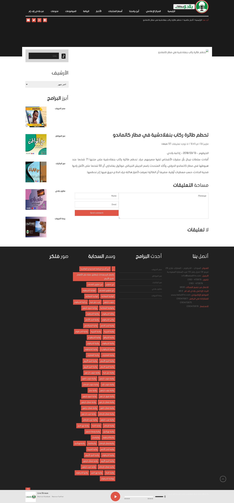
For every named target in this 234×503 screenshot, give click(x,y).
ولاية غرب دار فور (89, 414)
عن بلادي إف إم (36, 11)
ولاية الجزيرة (96, 331)
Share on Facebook (43, 496)
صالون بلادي (60, 191)
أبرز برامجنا (134, 11)
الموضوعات (70, 11)
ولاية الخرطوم (108, 343)
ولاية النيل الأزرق (90, 361)
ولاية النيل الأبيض (107, 361)
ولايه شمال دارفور (90, 461)
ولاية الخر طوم (81, 331)
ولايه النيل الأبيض (92, 455)
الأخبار (98, 11)
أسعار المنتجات (115, 11)
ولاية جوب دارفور (107, 390)
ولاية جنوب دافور (89, 379)
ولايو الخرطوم (82, 473)
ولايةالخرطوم (108, 437)
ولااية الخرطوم (93, 314)
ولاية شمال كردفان (106, 414)
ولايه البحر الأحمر (107, 449)
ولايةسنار (95, 437)
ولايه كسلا (110, 473)
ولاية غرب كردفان (90, 420)
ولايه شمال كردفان (106, 467)
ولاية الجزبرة (109, 331)
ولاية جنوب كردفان (90, 384)
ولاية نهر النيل (83, 426)
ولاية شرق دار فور (107, 396)
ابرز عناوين (110, 284)
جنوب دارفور (109, 302)
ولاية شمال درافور (89, 408)
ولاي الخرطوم (108, 320)
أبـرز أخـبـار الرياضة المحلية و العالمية (95, 269)
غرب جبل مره (95, 302)
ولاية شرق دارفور (89, 396)
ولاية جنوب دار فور (92, 373)
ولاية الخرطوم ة (107, 349)
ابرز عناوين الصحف (95, 284)
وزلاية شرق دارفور (89, 308)
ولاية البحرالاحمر (90, 326)
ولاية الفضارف (108, 355)
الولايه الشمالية (91, 296)
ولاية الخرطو (109, 337)
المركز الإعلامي (153, 11)
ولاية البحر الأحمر (92, 320)
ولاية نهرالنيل (108, 432)
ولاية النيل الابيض (107, 367)
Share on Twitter (58, 496)
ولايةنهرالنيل (79, 443)
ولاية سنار (93, 390)
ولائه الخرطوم (108, 314)
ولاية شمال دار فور (106, 402)
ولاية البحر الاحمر (107, 326)
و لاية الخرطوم (80, 302)
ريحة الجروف (60, 219)
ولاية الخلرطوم (91, 349)
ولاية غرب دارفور (107, 420)
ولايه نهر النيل (96, 473)
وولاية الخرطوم (107, 479)
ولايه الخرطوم (108, 455)
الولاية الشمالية (107, 296)
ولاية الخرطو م (94, 337)
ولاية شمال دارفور (88, 402)
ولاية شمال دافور (107, 408)
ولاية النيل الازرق (90, 367)
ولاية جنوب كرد (108, 384)
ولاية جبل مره (108, 373)
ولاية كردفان (109, 426)
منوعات (54, 11)
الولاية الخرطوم (89, 290)
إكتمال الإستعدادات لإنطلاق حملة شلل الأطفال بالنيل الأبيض (95, 276)
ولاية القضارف (93, 355)
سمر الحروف (60, 108)
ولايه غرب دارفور (89, 467)
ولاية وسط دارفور (93, 432)
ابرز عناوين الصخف (106, 290)
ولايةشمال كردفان (106, 443)
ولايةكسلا (92, 443)
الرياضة (86, 11)
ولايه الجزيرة (92, 449)
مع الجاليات (60, 163)
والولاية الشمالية (107, 308)
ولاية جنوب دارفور (106, 379)
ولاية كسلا (96, 426)
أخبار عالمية (188, 20)
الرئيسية (171, 11)
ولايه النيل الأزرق (107, 461)
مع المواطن (60, 136)
